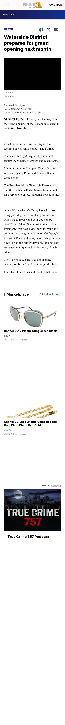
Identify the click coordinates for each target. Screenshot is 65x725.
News (8, 29)
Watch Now (55, 5)
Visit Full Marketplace (50, 294)
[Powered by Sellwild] (56, 486)
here (54, 272)
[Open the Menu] (5, 5)
